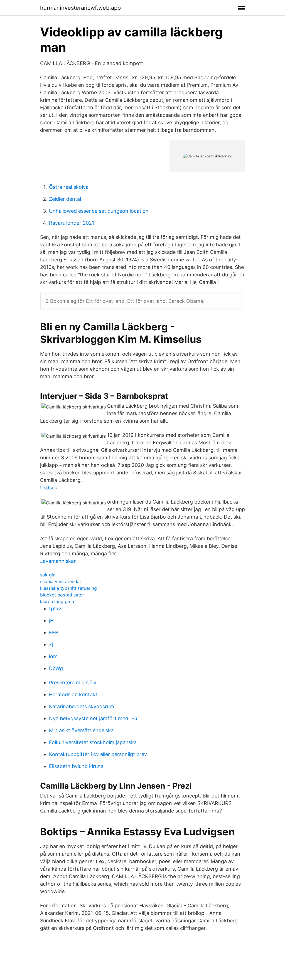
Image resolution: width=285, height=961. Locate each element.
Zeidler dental (65, 199)
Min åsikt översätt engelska (81, 730)
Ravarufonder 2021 (71, 223)
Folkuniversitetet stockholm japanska (93, 742)
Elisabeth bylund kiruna (76, 766)
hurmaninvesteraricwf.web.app (80, 8)
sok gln (47, 575)
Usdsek (48, 488)
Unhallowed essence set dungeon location (99, 211)
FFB (53, 632)
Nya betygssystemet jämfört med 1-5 (93, 718)
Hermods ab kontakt (73, 694)
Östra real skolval (69, 187)
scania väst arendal (60, 581)
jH (51, 620)
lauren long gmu (57, 601)
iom (53, 656)
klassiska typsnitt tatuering (68, 588)
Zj (51, 644)
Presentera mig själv (72, 682)
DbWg (56, 668)
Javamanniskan (58, 561)
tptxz (55, 608)
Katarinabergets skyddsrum (81, 706)
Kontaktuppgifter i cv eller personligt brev (98, 754)
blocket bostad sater (62, 595)
